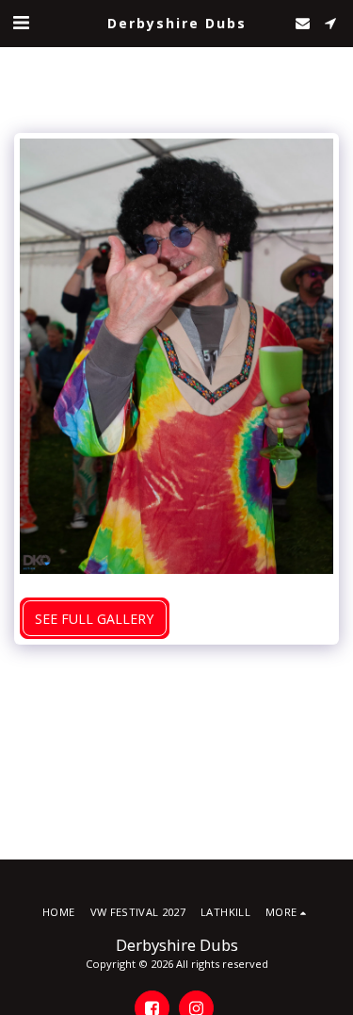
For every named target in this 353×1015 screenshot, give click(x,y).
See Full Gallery (94, 619)
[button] (21, 22)
